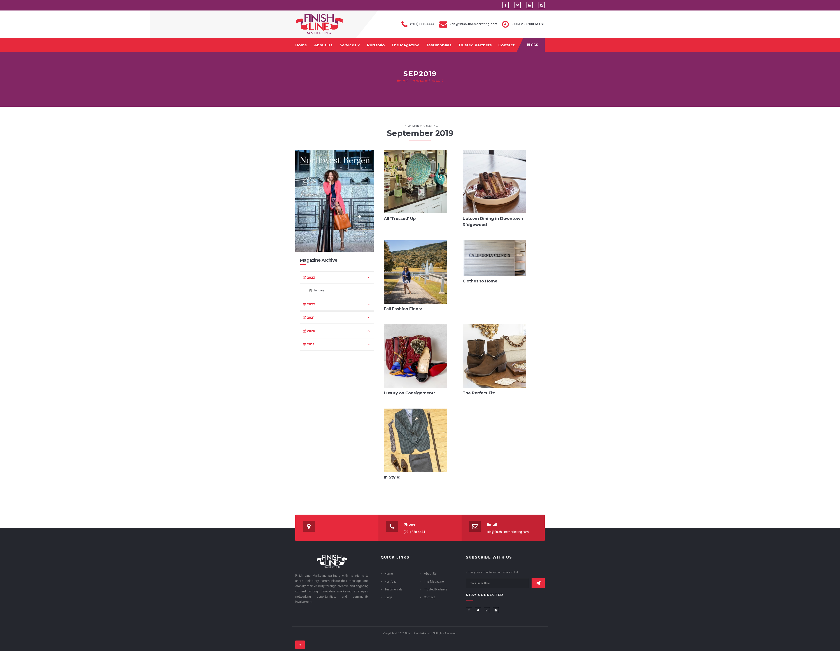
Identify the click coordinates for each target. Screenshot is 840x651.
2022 (310, 304)
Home (301, 45)
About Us (323, 45)
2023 (310, 278)
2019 (310, 344)
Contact (506, 45)
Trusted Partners (475, 45)
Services (348, 45)
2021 (310, 318)
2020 (310, 331)
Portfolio (376, 45)
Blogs (532, 45)
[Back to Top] (300, 645)
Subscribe (538, 583)
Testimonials (439, 45)
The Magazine (405, 45)
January (319, 290)
